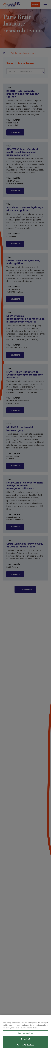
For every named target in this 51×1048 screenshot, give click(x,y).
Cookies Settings (25, 1033)
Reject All (25, 1039)
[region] (25, 1031)
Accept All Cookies (25, 1045)
